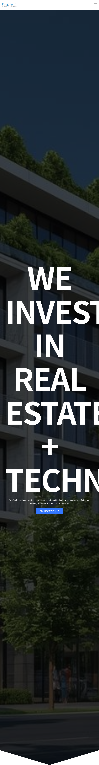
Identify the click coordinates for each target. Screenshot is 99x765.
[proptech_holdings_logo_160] (9, 4)
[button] (95, 5)
